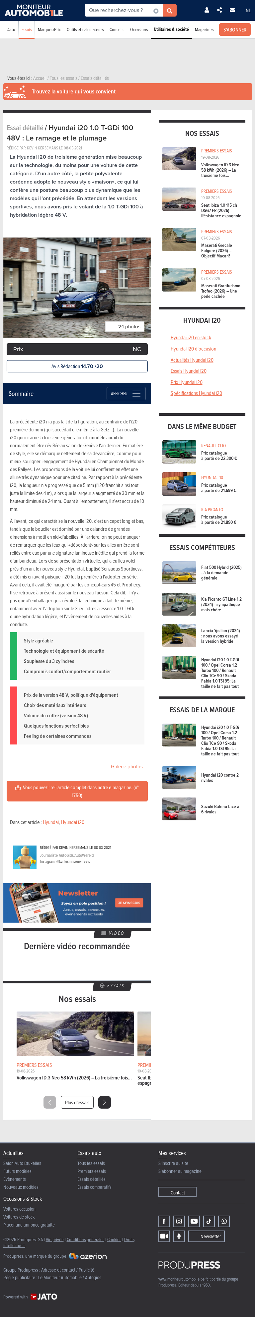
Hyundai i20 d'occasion (193, 348)
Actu (11, 29)
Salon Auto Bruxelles (22, 1163)
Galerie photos (127, 766)
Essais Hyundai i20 (189, 370)
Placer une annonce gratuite (29, 1224)
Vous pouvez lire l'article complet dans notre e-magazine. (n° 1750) (80, 791)
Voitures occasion (19, 1208)
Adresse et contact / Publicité (67, 1269)
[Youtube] (194, 1221)
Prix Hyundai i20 (187, 382)
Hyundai (51, 822)
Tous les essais (91, 1163)
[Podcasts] (179, 1236)
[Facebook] (164, 1221)
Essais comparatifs (94, 1186)
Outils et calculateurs (85, 29)
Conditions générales (85, 1239)
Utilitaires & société (171, 29)
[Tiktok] (209, 1221)
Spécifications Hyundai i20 (196, 393)
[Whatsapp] (224, 1221)
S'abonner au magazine (180, 1171)
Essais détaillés (91, 1179)
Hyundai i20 (72, 822)
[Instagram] (179, 1221)
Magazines (204, 29)
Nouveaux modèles (21, 1186)
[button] (104, 1102)
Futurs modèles (17, 1171)
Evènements (14, 1179)
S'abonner (234, 29)
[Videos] (164, 1236)
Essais (27, 29)
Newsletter (211, 1236)
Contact (178, 1192)
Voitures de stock (19, 1216)
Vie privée (55, 1239)
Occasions (139, 29)
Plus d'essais (77, 1102)
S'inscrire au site (173, 1163)
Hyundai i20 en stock (191, 337)
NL (248, 10)
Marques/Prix (49, 29)
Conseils (117, 29)
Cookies (114, 1239)
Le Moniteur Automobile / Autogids (69, 1277)
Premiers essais (91, 1171)
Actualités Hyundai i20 (192, 359)
